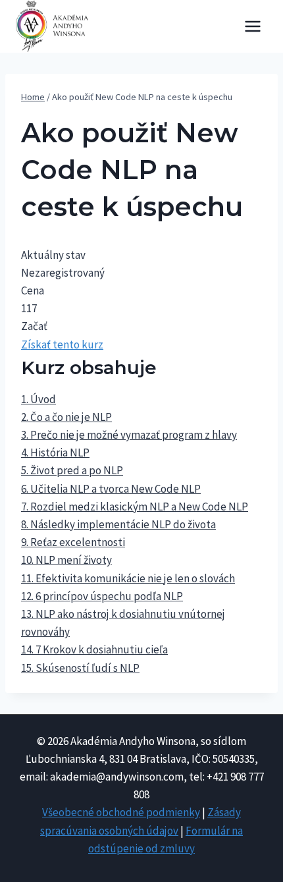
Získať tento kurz (62, 344)
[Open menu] (252, 26)
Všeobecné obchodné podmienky (121, 812)
